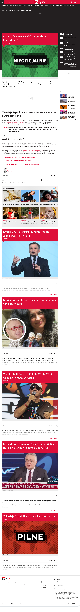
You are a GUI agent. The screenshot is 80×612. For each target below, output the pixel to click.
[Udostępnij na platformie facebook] (55, 175)
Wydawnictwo (26, 584)
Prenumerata (70, 5)
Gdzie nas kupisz (7, 586)
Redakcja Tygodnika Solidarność (10, 582)
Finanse (24, 5)
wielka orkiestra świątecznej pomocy (33, 180)
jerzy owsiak (8, 180)
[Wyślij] (77, 585)
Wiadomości (5, 5)
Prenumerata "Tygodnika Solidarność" (11, 584)
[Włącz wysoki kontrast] (9, 2)
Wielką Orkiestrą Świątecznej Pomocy (32, 150)
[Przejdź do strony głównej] (39, 2)
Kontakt (25, 588)
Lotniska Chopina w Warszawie (15, 122)
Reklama (25, 590)
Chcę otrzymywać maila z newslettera (66, 589)
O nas (25, 582)
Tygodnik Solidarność (33, 5)
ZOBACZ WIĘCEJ (46, 180)
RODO (12, 603)
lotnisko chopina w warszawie (18, 180)
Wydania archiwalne (7, 588)
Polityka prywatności (6, 603)
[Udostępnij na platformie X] (57, 175)
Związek (11, 5)
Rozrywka (59, 5)
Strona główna (4, 10)
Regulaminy (17, 603)
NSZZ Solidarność (16, 2)
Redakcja (25, 586)
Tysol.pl (76, 603)
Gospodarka (18, 5)
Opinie (64, 5)
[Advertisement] (40, 22)
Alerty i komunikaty (50, 5)
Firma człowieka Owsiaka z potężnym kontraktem (22, 10)
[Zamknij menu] (2, 2)
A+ (7, 2)
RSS (21, 603)
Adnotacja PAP (6, 590)
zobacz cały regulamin (67, 598)
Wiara (42, 5)
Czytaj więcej (72, 66)
